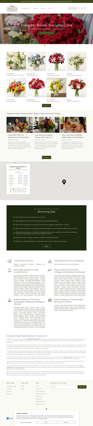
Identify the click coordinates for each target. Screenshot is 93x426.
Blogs (22, 388)
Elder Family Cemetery (34, 286)
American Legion (58, 305)
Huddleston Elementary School (67, 293)
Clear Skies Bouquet (32, 75)
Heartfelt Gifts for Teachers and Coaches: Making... (18, 136)
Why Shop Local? (40, 391)
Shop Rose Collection (46, 33)
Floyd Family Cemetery (26, 290)
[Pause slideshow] (54, 45)
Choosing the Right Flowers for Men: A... (44, 136)
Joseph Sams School (79, 295)
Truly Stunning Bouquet (53, 75)
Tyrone (22, 265)
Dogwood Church (40, 314)
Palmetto (31, 264)
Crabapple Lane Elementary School (64, 282)
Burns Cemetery (18, 278)
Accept (46, 422)
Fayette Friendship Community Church (34, 320)
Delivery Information (41, 393)
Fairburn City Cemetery (31, 288)
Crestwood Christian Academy (68, 283)
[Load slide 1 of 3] (42, 46)
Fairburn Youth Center (70, 305)
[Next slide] (50, 45)
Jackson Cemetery (34, 291)
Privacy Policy (43, 418)
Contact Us (38, 388)
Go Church (31, 327)
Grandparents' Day (11, 386)
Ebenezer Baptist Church (21, 315)
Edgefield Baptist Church (26, 317)
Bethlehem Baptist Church (21, 307)
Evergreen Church (24, 319)
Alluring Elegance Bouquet (74, 75)
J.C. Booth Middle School (66, 295)
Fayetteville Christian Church (22, 322)
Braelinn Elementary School (73, 275)
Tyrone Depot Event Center (65, 310)
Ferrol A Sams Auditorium (77, 306)
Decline (66, 422)
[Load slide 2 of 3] (45, 46)
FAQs (37, 386)
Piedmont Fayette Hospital (71, 264)
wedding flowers (67, 357)
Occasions (9, 388)
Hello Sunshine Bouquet (53, 101)
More (46, 246)
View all (46, 105)
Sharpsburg (17, 265)
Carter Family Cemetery (31, 278)
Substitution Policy (40, 401)
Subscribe (82, 387)
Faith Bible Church (35, 319)
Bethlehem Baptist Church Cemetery (24, 277)
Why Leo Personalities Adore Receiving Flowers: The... (73, 136)
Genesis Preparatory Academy (67, 290)
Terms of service (40, 404)
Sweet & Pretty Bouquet (73, 101)
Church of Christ (22, 310)
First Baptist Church (36, 322)
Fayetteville (23, 264)
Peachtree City (40, 264)
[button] (35, 8)
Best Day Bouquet (12, 101)
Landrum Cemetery (30, 293)
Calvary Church (35, 307)
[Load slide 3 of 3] (47, 46)
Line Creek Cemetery (26, 295)
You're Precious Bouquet (33, 101)
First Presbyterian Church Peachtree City (30, 325)
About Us (9, 393)
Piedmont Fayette (59, 264)
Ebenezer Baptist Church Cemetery (29, 285)
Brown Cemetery (40, 277)
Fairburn (16, 264)
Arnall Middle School (59, 275)
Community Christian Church (28, 312)
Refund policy (39, 399)
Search (23, 386)
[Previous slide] (39, 45)
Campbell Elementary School (73, 277)
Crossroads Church (28, 314)
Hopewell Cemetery (22, 291)
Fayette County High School (68, 288)
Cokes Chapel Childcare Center (75, 280)
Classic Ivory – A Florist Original (15, 75)
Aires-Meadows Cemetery (21, 275)
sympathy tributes (20, 367)
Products (9, 391)
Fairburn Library (69, 285)
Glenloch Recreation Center (61, 308)
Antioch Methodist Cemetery (37, 275)
